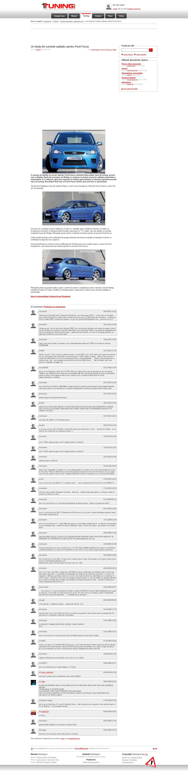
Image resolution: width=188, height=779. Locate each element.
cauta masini (128, 54)
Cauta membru (42, 757)
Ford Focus (108, 49)
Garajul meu (59, 16)
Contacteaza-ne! (128, 762)
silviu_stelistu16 (47, 672)
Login (115, 9)
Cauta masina (41, 760)
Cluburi (98, 16)
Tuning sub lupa (72, 21)
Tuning (86, 16)
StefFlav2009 (131, 65)
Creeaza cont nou (133, 9)
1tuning (38, 49)
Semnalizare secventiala (132, 73)
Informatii (39, 762)
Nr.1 (57, 760)
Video (121, 16)
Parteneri (125, 760)
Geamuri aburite (129, 78)
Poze (110, 16)
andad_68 (130, 84)
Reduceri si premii (50, 762)
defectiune (126, 82)
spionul (129, 75)
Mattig (114, 49)
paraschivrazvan (132, 70)
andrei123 (45, 712)
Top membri (52, 757)
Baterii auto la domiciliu (91, 762)
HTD (146, 754)
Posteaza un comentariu (54, 307)
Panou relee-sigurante (131, 64)
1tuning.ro (47, 21)
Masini (74, 16)
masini (124, 68)
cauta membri (141, 54)
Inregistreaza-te (74, 738)
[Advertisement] (77, 26)
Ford (102, 49)
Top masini (51, 760)
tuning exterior (95, 49)
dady (43, 682)
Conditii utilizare (136, 757)
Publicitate (133, 760)
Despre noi (126, 757)
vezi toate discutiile (130, 89)
